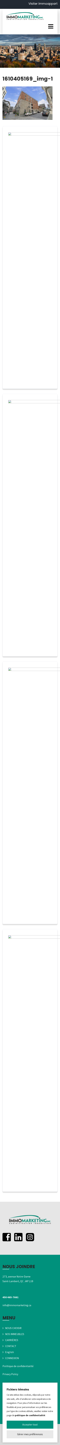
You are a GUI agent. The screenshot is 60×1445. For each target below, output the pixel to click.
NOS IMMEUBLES (14, 1334)
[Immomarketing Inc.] (25, 16)
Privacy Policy (10, 1374)
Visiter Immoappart (43, 4)
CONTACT (10, 1346)
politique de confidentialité (30, 1415)
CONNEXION (12, 1358)
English (9, 1352)
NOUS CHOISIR (13, 1328)
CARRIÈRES (11, 1340)
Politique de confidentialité (18, 1366)
